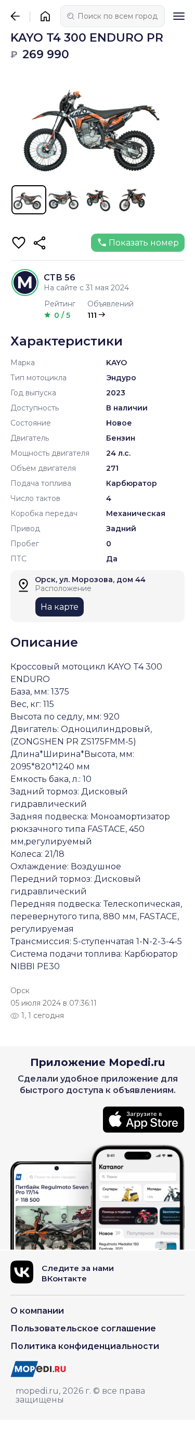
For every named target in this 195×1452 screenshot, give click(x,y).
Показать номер (144, 243)
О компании (37, 1310)
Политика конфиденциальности (84, 1346)
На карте (60, 607)
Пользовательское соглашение (83, 1328)
